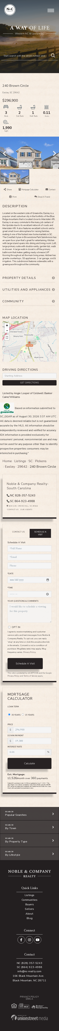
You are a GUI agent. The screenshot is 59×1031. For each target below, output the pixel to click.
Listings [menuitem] (29, 895)
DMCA (29, 999)
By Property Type (16, 841)
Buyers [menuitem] (29, 904)
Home (7, 461)
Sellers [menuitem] (29, 909)
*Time (10, 587)
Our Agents (26, 509)
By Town (10, 828)
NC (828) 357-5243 (29, 963)
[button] (53, 55)
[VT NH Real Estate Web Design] (29, 1017)
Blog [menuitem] (29, 918)
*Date (10, 573)
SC (31, 461)
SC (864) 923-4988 (29, 967)
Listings (20, 461)
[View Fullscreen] (6, 337)
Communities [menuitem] (30, 900)
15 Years (29, 715)
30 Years (15, 715)
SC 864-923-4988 (22, 501)
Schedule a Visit (40, 533)
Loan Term (13, 706)
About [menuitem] (29, 914)
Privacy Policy (29, 652)
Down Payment (16, 735)
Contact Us (12, 509)
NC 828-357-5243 (22, 495)
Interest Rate (15, 746)
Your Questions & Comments (23, 601)
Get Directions (29, 382)
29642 (22, 466)
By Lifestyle (12, 855)
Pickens (41, 461)
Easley (10, 466)
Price (10, 724)
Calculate (29, 763)
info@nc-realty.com (29, 971)
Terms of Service (30, 676)
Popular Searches (16, 815)
